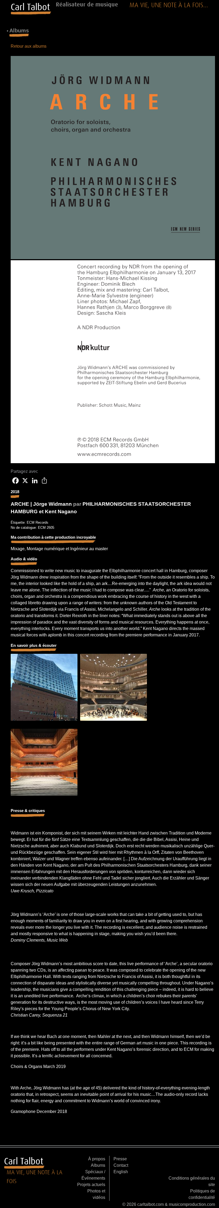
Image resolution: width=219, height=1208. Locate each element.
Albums (98, 1165)
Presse (120, 1159)
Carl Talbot (30, 7)
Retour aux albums (28, 46)
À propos (96, 1159)
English (121, 1171)
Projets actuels (91, 1184)
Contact (121, 1165)
